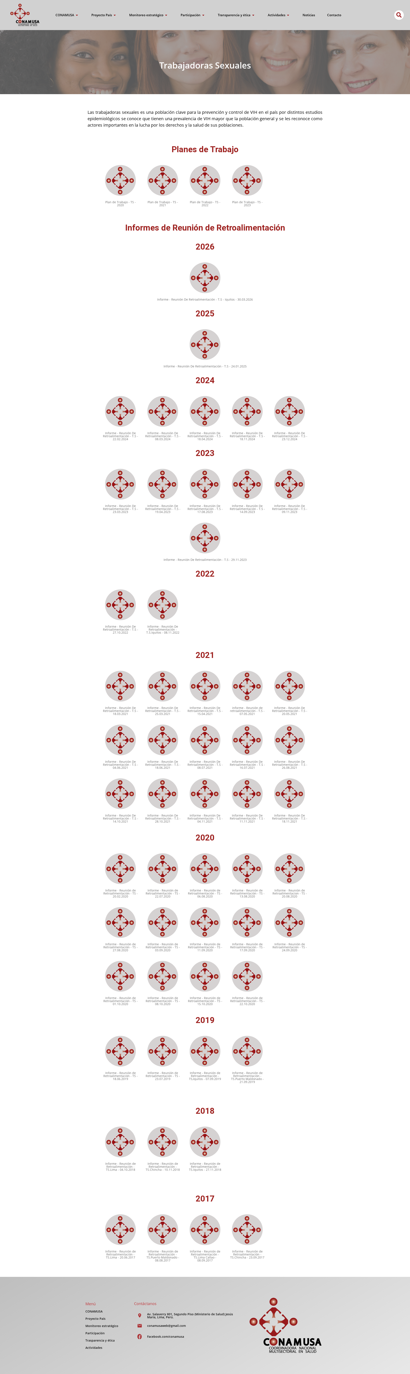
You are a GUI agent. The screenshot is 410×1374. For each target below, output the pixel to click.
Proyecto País (95, 1319)
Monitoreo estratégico (101, 1326)
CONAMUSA (93, 1311)
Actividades (93, 1348)
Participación (95, 1333)
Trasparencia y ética (100, 1340)
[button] (399, 15)
